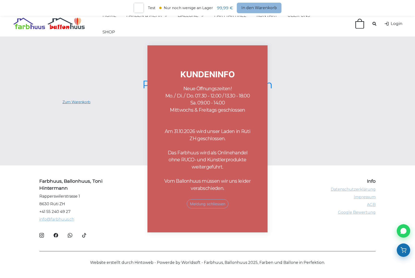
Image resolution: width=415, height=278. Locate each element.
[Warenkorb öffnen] (403, 250)
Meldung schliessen (207, 204)
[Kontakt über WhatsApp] (403, 231)
